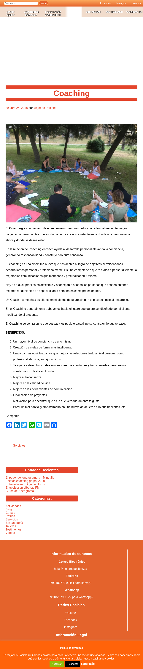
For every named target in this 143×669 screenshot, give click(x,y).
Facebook (70, 620)
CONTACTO (134, 11)
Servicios (19, 445)
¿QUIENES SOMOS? (31, 13)
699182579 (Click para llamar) (70, 582)
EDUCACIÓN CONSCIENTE (53, 13)
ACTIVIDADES (114, 11)
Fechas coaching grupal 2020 (25, 480)
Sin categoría (14, 522)
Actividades (13, 506)
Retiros (10, 516)
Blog (9, 509)
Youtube (70, 612)
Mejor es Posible (45, 107)
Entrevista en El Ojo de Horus (25, 484)
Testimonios (13, 529)
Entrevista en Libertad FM (22, 487)
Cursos (10, 512)
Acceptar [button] (56, 663)
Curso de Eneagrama (20, 491)
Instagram (70, 627)
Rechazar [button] (73, 663)
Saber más (88, 663)
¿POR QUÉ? (10, 13)
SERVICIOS (93, 11)
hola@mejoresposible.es (70, 568)
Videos (10, 532)
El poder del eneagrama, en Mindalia (30, 477)
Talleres (11, 526)
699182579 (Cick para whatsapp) (71, 597)
